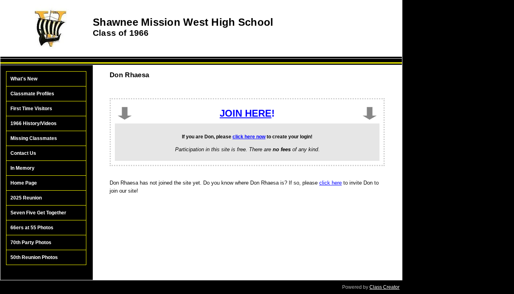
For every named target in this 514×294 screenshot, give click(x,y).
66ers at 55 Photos (31, 227)
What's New (23, 79)
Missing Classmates (33, 138)
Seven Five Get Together (38, 213)
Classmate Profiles (32, 94)
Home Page (23, 183)
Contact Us (23, 153)
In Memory (22, 168)
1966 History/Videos (33, 123)
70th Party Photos (30, 242)
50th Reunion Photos (34, 257)
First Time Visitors (31, 108)
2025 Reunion (26, 198)
